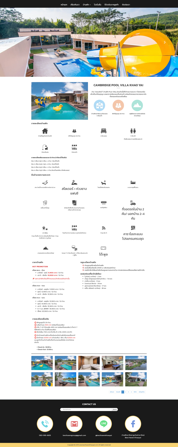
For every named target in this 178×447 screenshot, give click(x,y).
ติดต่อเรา (126, 4)
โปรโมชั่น (97, 4)
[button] (13, 42)
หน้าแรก (64, 4)
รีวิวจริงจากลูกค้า (112, 4)
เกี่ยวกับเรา (75, 4)
